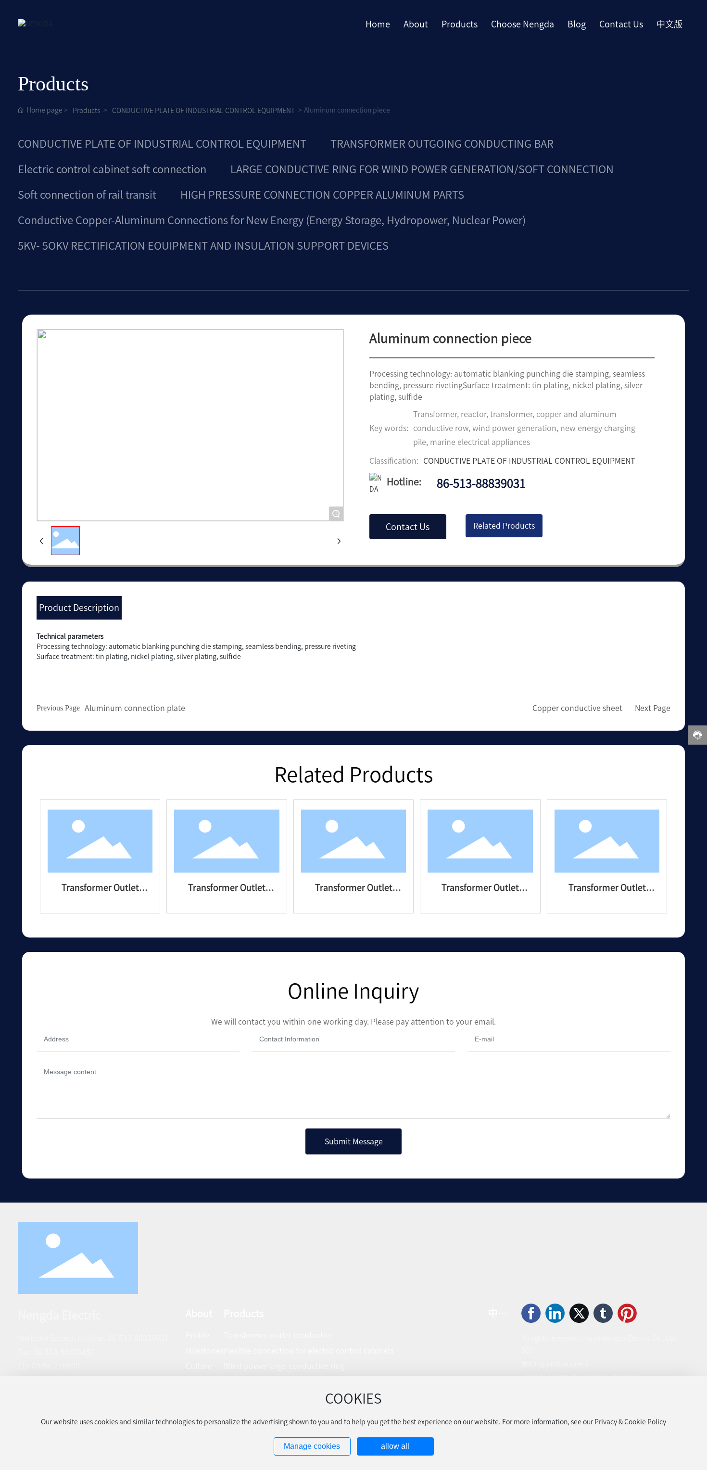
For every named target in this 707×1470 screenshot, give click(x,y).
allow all (395, 1446)
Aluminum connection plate (135, 708)
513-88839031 (144, 1338)
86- (113, 1338)
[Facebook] (531, 1313)
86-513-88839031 (481, 483)
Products (86, 110)
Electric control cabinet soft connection (112, 169)
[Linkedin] (555, 1313)
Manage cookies (312, 1446)
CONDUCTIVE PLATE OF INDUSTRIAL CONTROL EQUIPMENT (203, 110)
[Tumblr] (603, 1313)
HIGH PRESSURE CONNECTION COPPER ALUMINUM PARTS (322, 195)
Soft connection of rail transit (87, 195)
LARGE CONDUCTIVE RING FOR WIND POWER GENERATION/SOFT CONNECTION (422, 169)
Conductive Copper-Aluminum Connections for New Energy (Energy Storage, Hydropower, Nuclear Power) (272, 220)
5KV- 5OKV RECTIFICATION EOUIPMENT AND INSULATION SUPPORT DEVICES (203, 246)
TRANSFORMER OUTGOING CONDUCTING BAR (442, 144)
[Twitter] (579, 1313)
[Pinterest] (627, 1313)
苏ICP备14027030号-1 (555, 1364)
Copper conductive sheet (577, 708)
